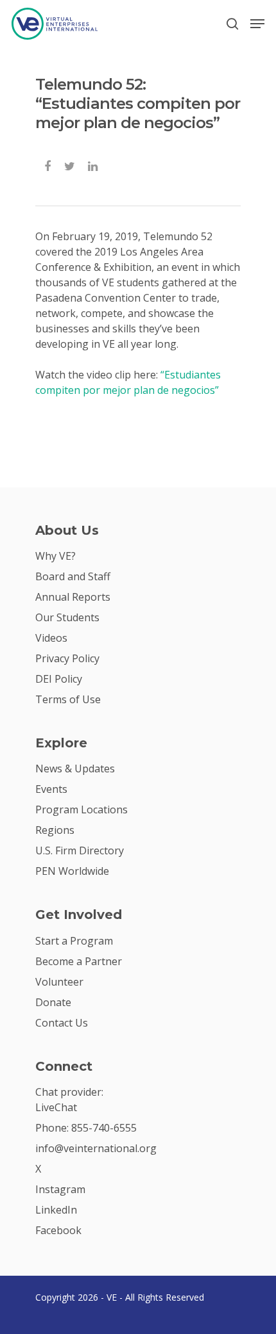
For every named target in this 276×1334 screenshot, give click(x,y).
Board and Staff (72, 576)
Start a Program (74, 941)
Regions (54, 830)
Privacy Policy (67, 658)
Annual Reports (72, 597)
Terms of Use (68, 699)
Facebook (58, 1230)
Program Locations (81, 809)
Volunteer (59, 982)
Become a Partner (78, 961)
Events (51, 789)
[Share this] (48, 164)
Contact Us (61, 1023)
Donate (53, 1002)
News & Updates (75, 768)
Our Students (67, 617)
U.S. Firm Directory (79, 850)
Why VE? (55, 556)
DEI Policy (58, 679)
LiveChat (56, 1107)
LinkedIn (56, 1210)
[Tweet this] (70, 164)
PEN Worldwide (72, 871)
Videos (51, 638)
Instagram (60, 1189)
